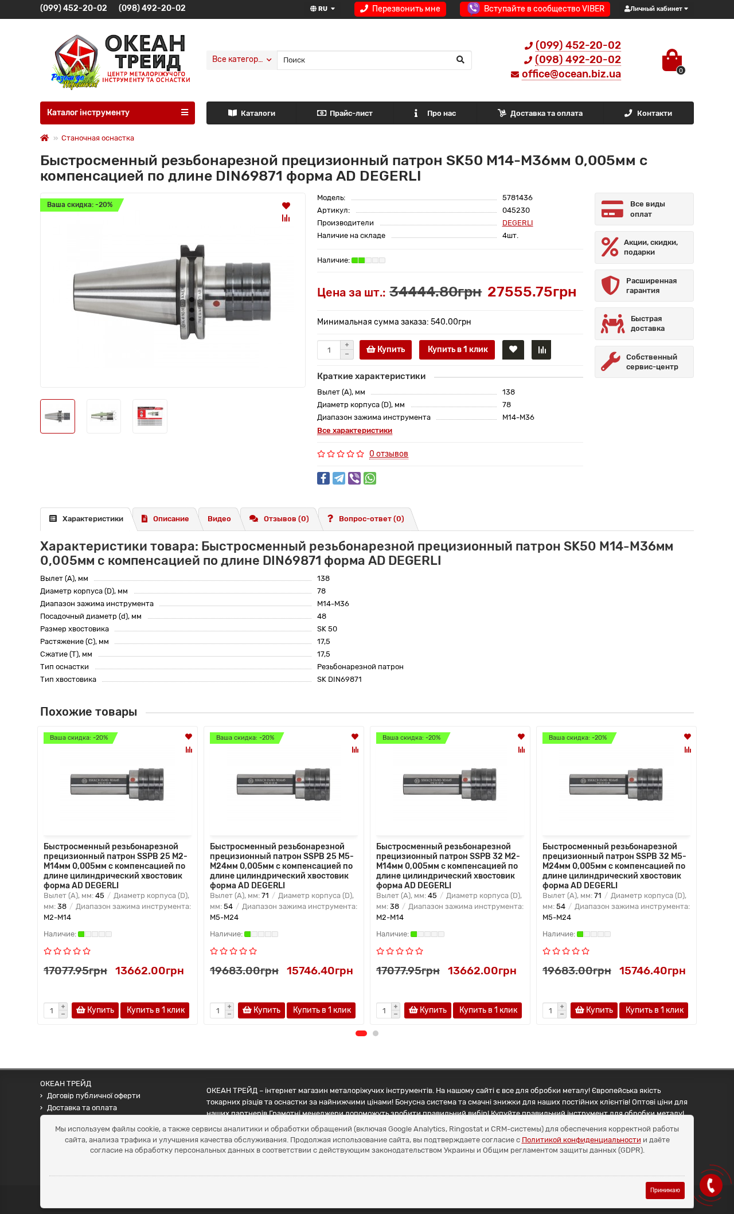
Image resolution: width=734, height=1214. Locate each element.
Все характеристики (354, 430)
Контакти (654, 113)
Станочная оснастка (97, 138)
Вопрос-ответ (371, 518)
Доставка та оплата (546, 113)
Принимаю (665, 1190)
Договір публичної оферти (93, 1095)
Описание (171, 518)
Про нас (441, 113)
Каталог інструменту (88, 113)
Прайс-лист (351, 113)
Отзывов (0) (286, 518)
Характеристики (93, 518)
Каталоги (258, 113)
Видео (219, 518)
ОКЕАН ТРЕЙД (65, 1083)
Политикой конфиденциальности (581, 1139)
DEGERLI (517, 222)
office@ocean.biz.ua (571, 74)
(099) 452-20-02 (73, 8)
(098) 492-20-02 (152, 8)
